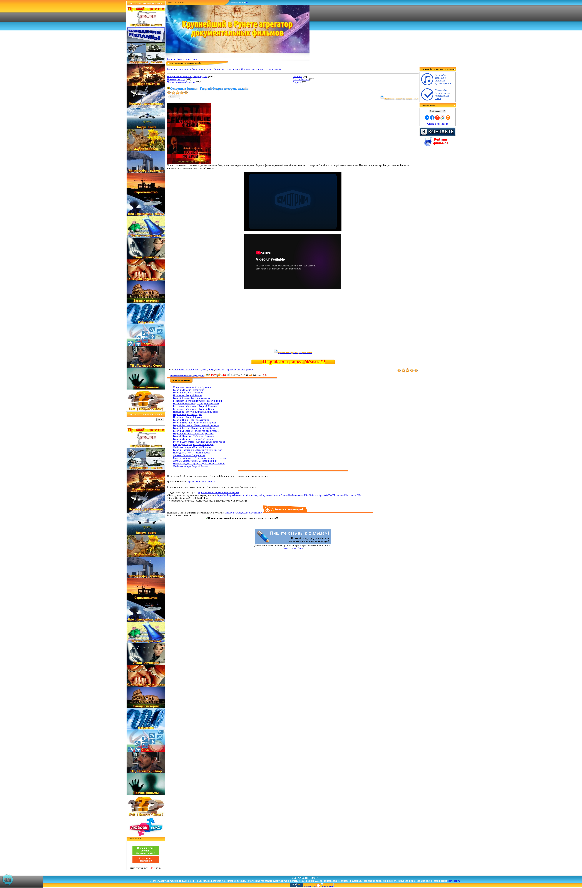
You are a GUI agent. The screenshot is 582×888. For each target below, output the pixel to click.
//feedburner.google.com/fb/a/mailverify (244, 512)
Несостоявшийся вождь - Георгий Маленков (196, 403)
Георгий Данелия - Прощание (188, 390)
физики (250, 369)
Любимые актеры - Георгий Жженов (192, 447)
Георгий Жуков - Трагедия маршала (191, 398)
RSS (247, 2)
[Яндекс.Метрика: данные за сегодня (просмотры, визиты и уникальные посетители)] (327, 885)
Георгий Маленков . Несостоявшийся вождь (196, 425)
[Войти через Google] (442, 117)
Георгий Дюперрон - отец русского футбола (196, 431)
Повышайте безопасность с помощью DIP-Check (442, 94)
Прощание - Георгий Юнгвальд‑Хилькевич (195, 411)
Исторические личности (186, 369)
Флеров (241, 369)
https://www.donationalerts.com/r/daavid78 (218, 492)
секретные (230, 369)
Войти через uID (437, 111)
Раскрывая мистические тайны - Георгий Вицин (198, 401)
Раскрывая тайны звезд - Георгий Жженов (195, 406)
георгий (219, 369)
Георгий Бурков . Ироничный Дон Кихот (194, 428)
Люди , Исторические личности (222, 69)
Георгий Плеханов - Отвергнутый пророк (194, 422)
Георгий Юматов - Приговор (188, 392)
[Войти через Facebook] (432, 117)
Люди (211, 369)
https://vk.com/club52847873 (201, 481)
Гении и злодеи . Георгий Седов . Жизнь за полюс (199, 463)
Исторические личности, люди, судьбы (261, 69)
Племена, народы (176, 79)
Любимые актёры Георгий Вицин (190, 466)
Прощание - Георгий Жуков (187, 417)
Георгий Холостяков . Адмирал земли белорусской (199, 441)
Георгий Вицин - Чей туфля (187, 414)
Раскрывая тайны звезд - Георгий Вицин (194, 409)
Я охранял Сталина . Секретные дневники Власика (199, 458)
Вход (194, 59)
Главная (171, 59)
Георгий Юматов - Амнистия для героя (193, 433)
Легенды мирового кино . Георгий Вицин (195, 461)
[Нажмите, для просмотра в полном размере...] (189, 163)
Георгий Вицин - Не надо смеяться (191, 420)
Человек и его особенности (181, 82)
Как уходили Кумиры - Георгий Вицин (193, 444)
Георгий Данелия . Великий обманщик (193, 439)
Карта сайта (453, 881)
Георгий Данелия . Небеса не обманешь (193, 436)
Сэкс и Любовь (301, 79)
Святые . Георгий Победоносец (189, 455)
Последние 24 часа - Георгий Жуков (191, 452)
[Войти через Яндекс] (437, 117)
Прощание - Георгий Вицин (187, 395)
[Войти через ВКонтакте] (427, 117)
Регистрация (183, 59)
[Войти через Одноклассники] (448, 117)
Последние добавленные (190, 69)
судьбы (203, 369)
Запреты (297, 82)
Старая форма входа (437, 123)
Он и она (297, 76)
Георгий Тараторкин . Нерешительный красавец (198, 450)
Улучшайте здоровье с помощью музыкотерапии (443, 79)
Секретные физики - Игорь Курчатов (192, 387)
